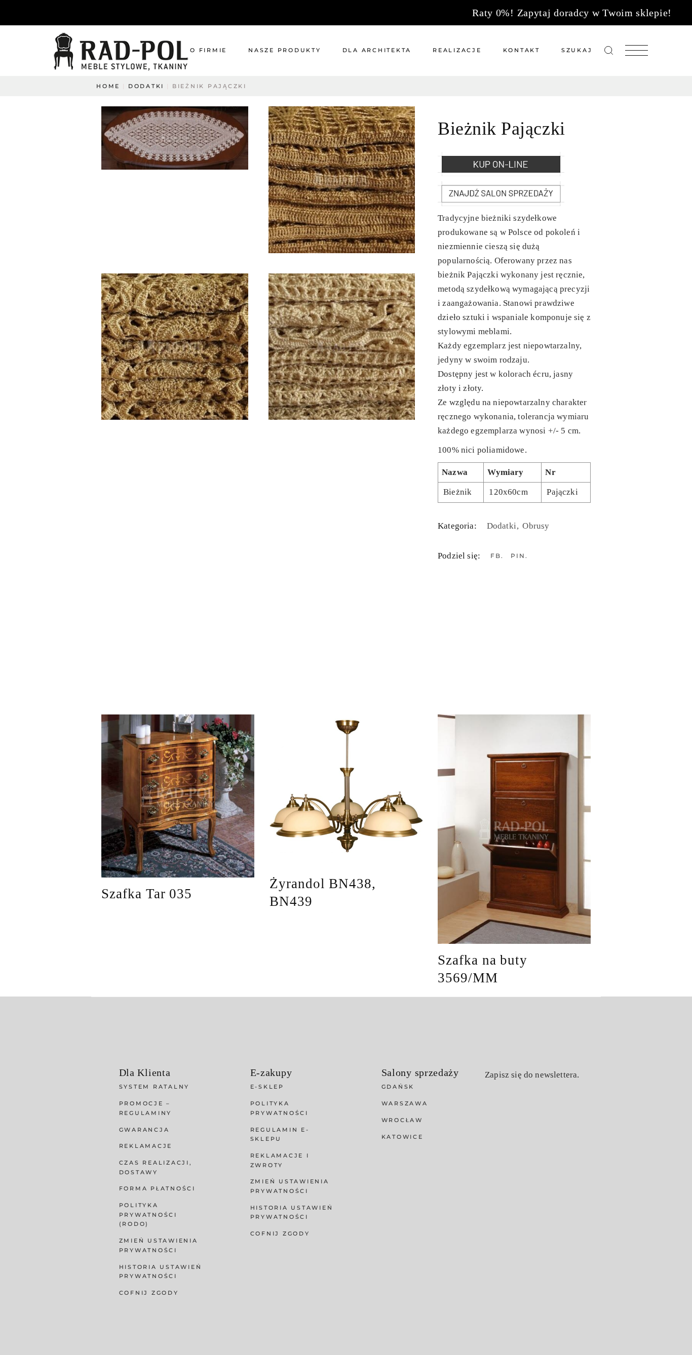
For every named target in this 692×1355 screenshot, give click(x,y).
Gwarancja (144, 1129)
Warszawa (404, 1103)
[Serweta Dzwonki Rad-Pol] (342, 179)
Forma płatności (157, 1188)
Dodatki (502, 526)
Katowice (402, 1136)
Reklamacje (146, 1145)
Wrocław (402, 1120)
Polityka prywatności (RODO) (148, 1214)
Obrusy (535, 526)
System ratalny (154, 1086)
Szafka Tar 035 (146, 893)
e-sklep (267, 1086)
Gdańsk (398, 1086)
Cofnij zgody (149, 1292)
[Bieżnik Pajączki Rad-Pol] (174, 138)
